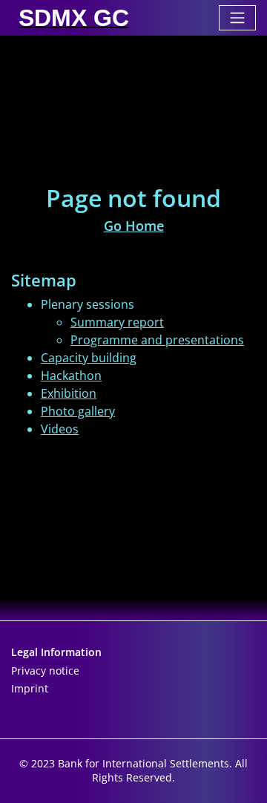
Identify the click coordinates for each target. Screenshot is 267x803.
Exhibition (68, 393)
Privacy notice (45, 670)
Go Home (134, 226)
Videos (60, 429)
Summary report (117, 322)
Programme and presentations (157, 340)
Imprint (29, 688)
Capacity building (88, 358)
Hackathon (71, 375)
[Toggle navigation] (237, 17)
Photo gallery (78, 411)
